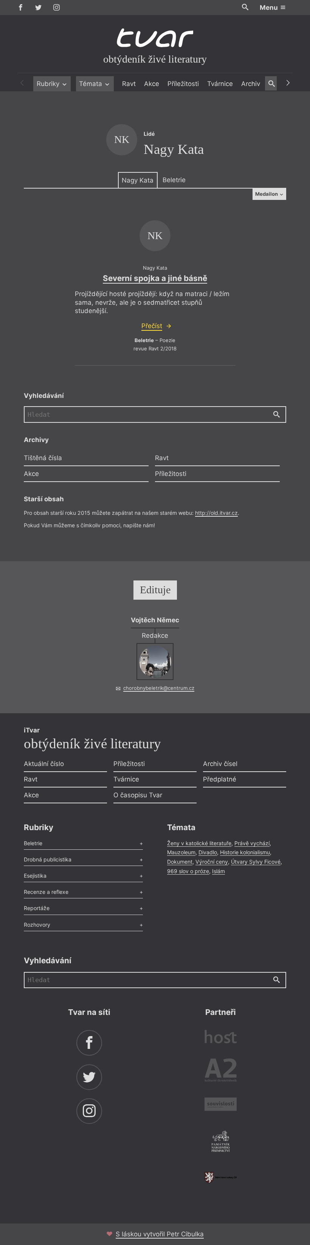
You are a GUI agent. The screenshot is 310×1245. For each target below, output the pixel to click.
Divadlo (207, 852)
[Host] (221, 1037)
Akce (151, 84)
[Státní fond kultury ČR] (221, 1177)
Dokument (179, 861)
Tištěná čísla (43, 458)
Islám (218, 871)
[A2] (221, 1071)
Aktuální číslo (44, 764)
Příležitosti (183, 84)
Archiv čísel (220, 764)
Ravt (129, 84)
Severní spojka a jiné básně (155, 278)
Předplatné (219, 779)
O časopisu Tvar (137, 795)
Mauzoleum (181, 852)
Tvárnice (220, 84)
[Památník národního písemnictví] (221, 1142)
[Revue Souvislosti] (221, 1105)
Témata (91, 84)
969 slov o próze (188, 871)
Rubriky (49, 84)
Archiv (250, 84)
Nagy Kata (137, 180)
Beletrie (174, 180)
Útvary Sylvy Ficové (256, 861)
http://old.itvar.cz (216, 513)
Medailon (267, 194)
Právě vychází (252, 843)
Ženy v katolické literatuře (199, 843)
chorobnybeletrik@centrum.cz (158, 688)
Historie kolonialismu (245, 852)
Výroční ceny (211, 861)
